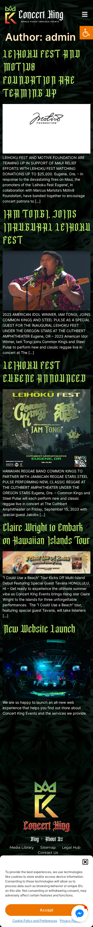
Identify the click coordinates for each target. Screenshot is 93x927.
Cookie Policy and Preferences (34, 921)
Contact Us (48, 852)
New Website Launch (39, 629)
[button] (86, 32)
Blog (34, 838)
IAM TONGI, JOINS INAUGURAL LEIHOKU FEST (46, 227)
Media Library (22, 847)
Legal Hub (71, 847)
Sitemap (48, 847)
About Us (54, 838)
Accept (46, 910)
